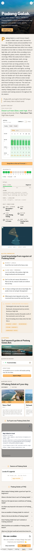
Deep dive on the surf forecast (17, 163)
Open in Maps (17, 375)
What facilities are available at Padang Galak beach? (15, 526)
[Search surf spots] (31, 3)
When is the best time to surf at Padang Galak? (16, 497)
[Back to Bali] (2, 3)
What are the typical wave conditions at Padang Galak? (16, 502)
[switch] (25, 122)
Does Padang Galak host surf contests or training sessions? (14, 521)
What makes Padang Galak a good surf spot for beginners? (16, 492)
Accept (24, 546)
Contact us (8, 353)
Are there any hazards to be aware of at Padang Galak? (16, 507)
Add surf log (7, 30)
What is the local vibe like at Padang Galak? (15, 516)
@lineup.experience (19, 353)
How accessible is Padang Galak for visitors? (15, 512)
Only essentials (10, 546)
